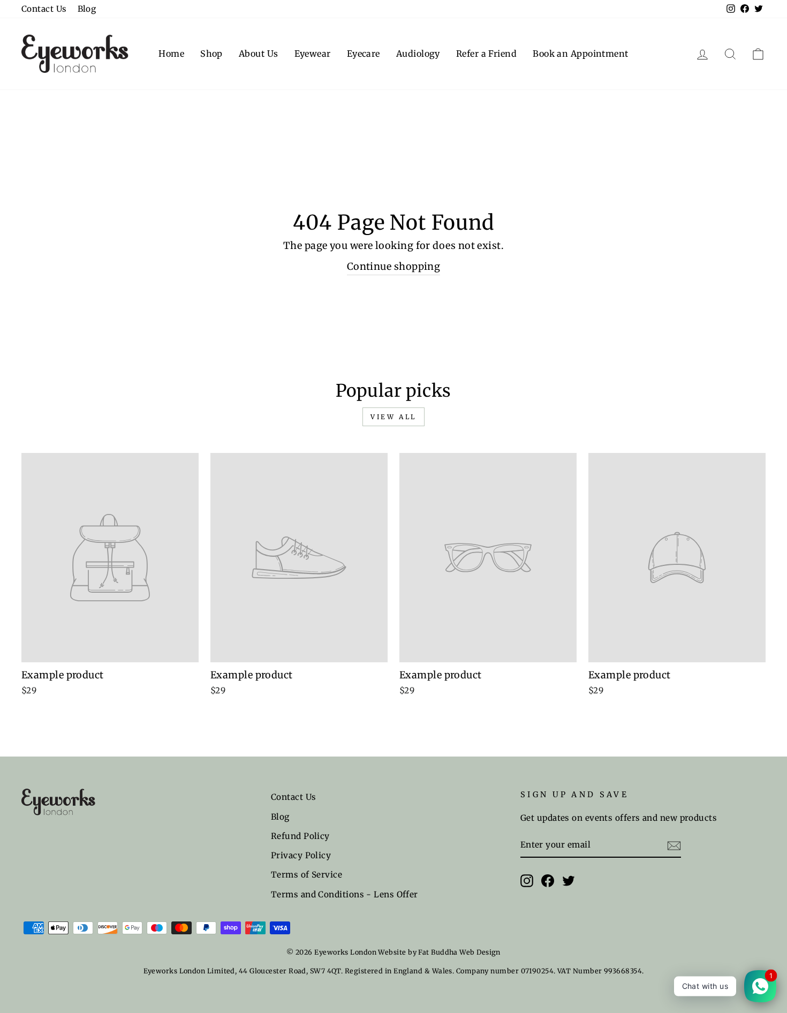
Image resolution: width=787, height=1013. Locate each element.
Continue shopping (394, 266)
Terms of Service (306, 875)
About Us (258, 53)
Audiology (418, 53)
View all (393, 417)
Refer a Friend (486, 53)
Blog (87, 9)
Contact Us (44, 9)
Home (171, 53)
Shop (211, 53)
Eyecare (363, 53)
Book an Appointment (581, 53)
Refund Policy (300, 836)
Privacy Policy (301, 855)
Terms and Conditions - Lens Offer (344, 894)
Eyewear (312, 53)
